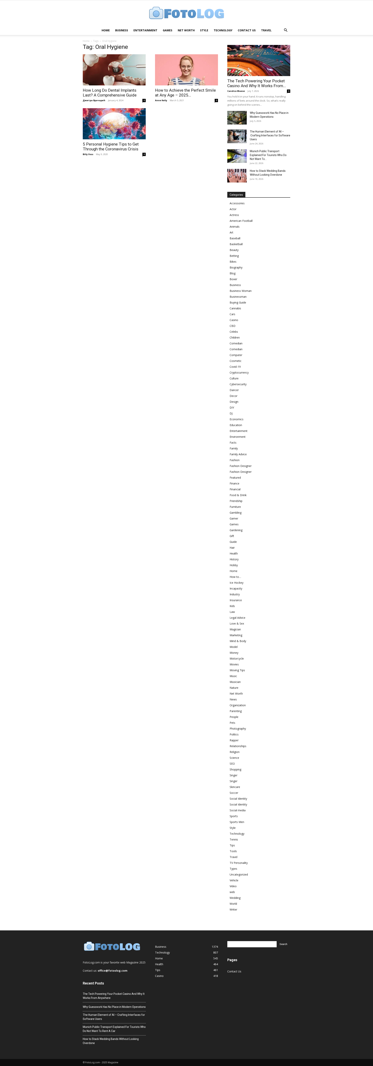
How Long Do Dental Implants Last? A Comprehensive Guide (110, 92)
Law (232, 612)
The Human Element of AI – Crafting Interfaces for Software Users (270, 135)
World (233, 903)
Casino (234, 320)
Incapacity (236, 588)
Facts (233, 442)
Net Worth (186, 30)
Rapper (234, 740)
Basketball (236, 244)
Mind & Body (238, 641)
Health (234, 553)
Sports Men (237, 822)
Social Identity (238, 798)
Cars (232, 314)
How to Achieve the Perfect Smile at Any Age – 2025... (185, 92)
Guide (233, 542)
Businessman (238, 296)
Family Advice (238, 454)
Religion (235, 752)
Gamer (234, 518)
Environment (238, 437)
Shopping (235, 769)
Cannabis (235, 308)
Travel (266, 30)
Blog (232, 273)
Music (233, 676)
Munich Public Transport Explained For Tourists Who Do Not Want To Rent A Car (114, 1029)
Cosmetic (235, 361)
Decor (233, 396)
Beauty (234, 250)
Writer (233, 909)
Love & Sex (237, 623)
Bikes (233, 261)
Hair (232, 547)
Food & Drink (238, 495)
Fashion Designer (241, 466)
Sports (234, 816)
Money (234, 653)
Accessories (237, 203)
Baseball (235, 238)
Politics (234, 734)
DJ (231, 413)
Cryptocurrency (239, 372)
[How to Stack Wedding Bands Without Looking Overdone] (237, 175)
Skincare (235, 787)
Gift (232, 536)
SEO (232, 763)
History (234, 559)
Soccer (234, 793)
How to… (235, 577)
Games (167, 30)
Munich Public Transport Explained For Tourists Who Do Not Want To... (268, 155)
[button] (285, 30)
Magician (235, 629)
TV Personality (239, 863)
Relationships (238, 746)
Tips (232, 845)
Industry (235, 594)
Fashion (235, 460)
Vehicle (234, 880)
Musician (235, 682)
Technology (223, 30)
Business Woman (241, 291)
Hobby (234, 565)
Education (236, 425)
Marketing (236, 635)
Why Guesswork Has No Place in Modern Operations (114, 1006)
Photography (238, 728)
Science (234, 758)
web (232, 892)
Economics (236, 419)
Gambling (235, 512)
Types (233, 868)
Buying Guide (238, 302)
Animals (235, 226)
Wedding (235, 898)
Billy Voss (88, 154)
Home (106, 30)
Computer (236, 355)
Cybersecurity (238, 384)
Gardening (236, 530)
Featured (235, 477)
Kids (232, 606)
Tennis (234, 839)
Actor (233, 209)
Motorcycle (237, 658)
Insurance (236, 600)
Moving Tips (237, 670)
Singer (233, 775)
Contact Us (247, 30)
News (233, 699)
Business (121, 30)
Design (234, 402)
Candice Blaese (236, 90)
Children (235, 337)
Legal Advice (237, 617)
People (234, 717)
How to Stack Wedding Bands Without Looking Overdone (111, 1041)
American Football (241, 221)
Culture (234, 378)
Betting (234, 256)
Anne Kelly (161, 100)
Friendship (236, 501)
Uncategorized (239, 874)
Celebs (234, 331)
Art (231, 232)
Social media (238, 810)
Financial (235, 489)
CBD (232, 326)
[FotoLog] (186, 13)
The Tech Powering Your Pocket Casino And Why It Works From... (256, 83)
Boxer (233, 279)
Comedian (236, 343)
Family (234, 448)
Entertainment (145, 30)
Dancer (234, 390)
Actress (234, 215)
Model (234, 647)
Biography (236, 267)
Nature (234, 688)
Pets (232, 723)
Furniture (235, 507)
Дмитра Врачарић (94, 100)
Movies (234, 664)
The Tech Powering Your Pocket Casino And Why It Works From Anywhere (114, 995)
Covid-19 (235, 366)
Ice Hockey (236, 582)
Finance (234, 483)
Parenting (236, 711)
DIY (232, 407)
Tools (233, 851)
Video (233, 886)
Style (204, 30)
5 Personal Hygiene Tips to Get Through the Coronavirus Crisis (111, 146)
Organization (238, 705)
